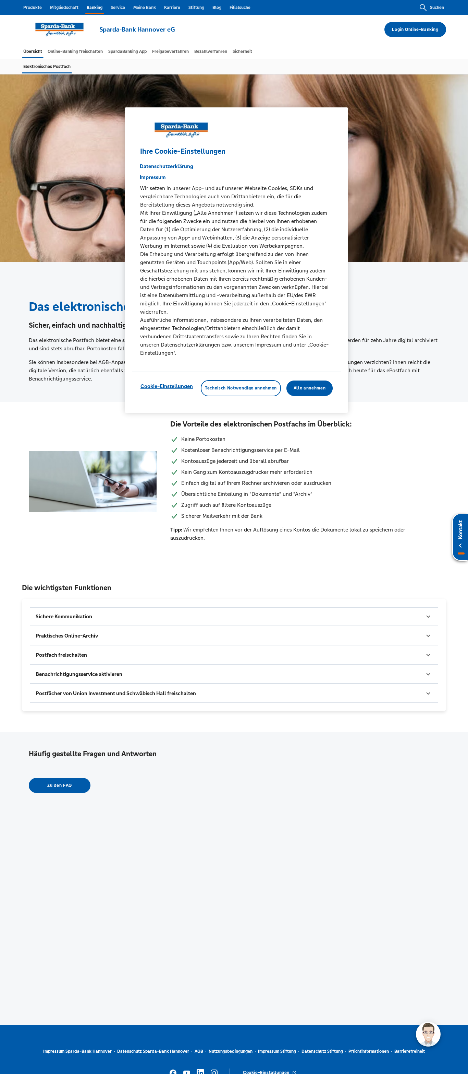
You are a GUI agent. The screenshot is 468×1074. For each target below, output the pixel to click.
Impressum (153, 177)
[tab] (33, 51)
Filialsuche (240, 7)
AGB (199, 1051)
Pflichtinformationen (368, 1051)
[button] (234, 616)
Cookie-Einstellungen (166, 386)
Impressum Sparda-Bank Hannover (77, 1051)
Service (118, 7)
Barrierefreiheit (409, 1051)
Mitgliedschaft (64, 7)
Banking (94, 7)
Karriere (172, 7)
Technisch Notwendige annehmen (241, 388)
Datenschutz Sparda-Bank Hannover (153, 1051)
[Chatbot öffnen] (428, 1034)
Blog (216, 7)
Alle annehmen (309, 388)
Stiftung (196, 7)
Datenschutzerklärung (166, 166)
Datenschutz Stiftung (322, 1051)
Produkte (32, 7)
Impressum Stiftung (277, 1051)
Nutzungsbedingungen (231, 1051)
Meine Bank (144, 7)
